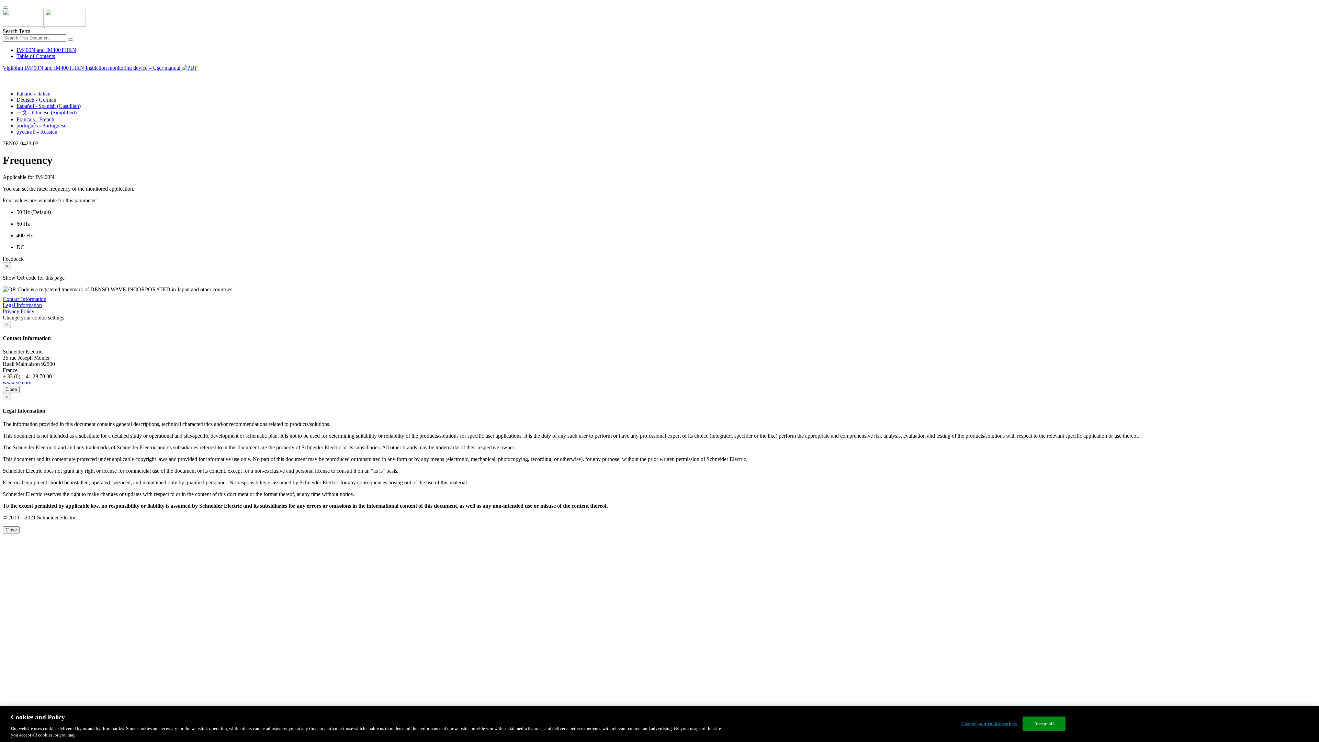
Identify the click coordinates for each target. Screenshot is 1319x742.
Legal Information (22, 305)
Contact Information (24, 299)
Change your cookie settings (989, 723)
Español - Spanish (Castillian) (48, 106)
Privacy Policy (18, 311)
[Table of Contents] (5, 76)
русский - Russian (36, 132)
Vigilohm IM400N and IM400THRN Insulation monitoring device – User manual (92, 68)
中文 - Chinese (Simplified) (46, 112)
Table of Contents (35, 56)
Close (11, 389)
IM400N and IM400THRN (46, 50)
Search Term (16, 31)
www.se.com (17, 382)
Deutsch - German (36, 100)
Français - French (35, 119)
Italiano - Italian (33, 94)
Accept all (1044, 723)
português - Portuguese (41, 125)
